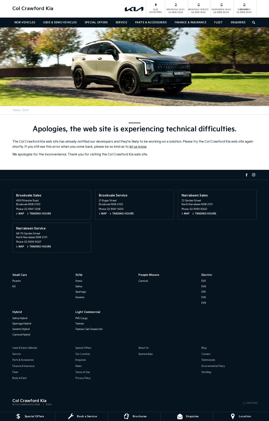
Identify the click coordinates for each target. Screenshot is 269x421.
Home (16, 110)
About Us (143, 348)
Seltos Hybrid (19, 318)
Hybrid (17, 312)
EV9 (203, 303)
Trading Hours (40, 213)
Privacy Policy (83, 378)
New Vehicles (24, 22)
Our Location (82, 354)
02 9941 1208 (176, 11)
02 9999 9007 (244, 11)
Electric (206, 275)
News (78, 366)
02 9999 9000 (221, 11)
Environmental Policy (213, 366)
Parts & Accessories (151, 22)
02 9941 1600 (198, 11)
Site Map (206, 372)
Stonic (78, 281)
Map (21, 213)
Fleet (218, 22)
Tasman (79, 323)
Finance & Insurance (190, 22)
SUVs (78, 275)
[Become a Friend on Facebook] (247, 175)
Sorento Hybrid (21, 329)
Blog (204, 348)
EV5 (203, 291)
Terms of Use (82, 372)
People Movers (148, 275)
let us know (137, 147)
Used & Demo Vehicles (60, 22)
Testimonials (208, 360)
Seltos (78, 286)
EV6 (203, 297)
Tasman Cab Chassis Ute (88, 329)
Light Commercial (87, 312)
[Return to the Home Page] (16, 402)
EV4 (203, 286)
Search (254, 22)
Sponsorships (145, 354)
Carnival (143, 281)
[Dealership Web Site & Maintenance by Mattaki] (250, 403)
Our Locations (155, 10)
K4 (14, 286)
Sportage (80, 291)
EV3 (203, 281)
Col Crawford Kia (32, 8)
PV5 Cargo (81, 318)
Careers (205, 354)
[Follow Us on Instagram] (254, 175)
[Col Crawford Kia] (134, 8)
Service (121, 22)
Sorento (79, 297)
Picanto (16, 281)
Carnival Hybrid (21, 334)
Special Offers (96, 22)
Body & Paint (19, 378)
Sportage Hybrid (21, 323)
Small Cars (19, 275)
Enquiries (238, 22)
